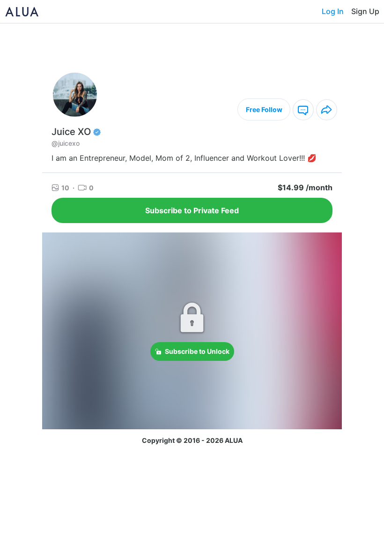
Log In (333, 11)
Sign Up (365, 11)
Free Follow (264, 109)
